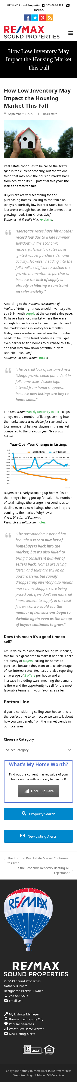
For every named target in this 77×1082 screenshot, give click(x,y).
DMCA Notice (55, 1075)
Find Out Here (42, 791)
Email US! (38, 10)
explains (46, 219)
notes (43, 358)
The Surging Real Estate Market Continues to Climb (36, 860)
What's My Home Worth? (26, 1029)
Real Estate (50, 114)
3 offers (29, 675)
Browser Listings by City (26, 1019)
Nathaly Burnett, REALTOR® (37, 1071)
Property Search (41, 814)
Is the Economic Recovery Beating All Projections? (38, 870)
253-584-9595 (54, 5)
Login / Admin (36, 1075)
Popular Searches (21, 1024)
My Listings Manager (24, 1014)
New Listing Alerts (42, 836)
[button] (70, 33)
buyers (28, 661)
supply (30, 313)
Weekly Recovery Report (43, 412)
